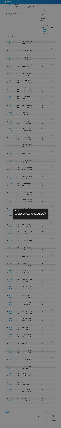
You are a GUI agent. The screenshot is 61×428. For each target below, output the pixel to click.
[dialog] (30, 214)
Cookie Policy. (43, 214)
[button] (18, 216)
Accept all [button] (42, 216)
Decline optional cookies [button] (31, 216)
